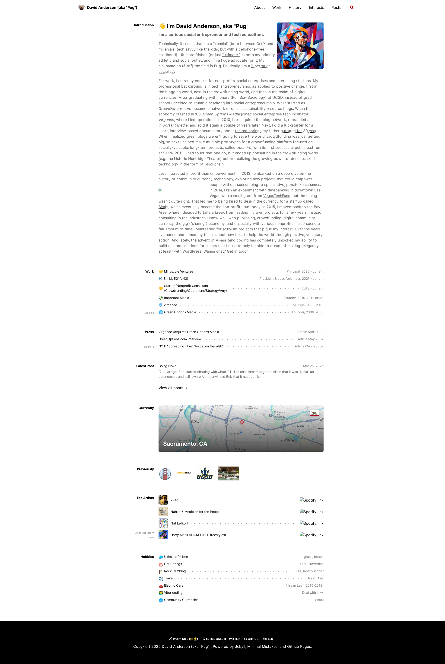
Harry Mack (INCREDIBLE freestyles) (198, 535)
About (259, 7)
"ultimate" (230, 54)
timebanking (278, 190)
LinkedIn (149, 312)
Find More (148, 346)
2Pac (174, 500)
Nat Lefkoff (179, 523)
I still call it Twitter (222, 639)
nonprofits (284, 223)
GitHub (252, 639)
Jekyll (240, 646)
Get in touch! (238, 251)
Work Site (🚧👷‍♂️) (185, 639)
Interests (316, 7)
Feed (269, 639)
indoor (319, 571)
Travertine (316, 564)
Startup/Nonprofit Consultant (186, 286)
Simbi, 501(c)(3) (176, 278)
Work (276, 7)
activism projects (238, 229)
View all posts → (173, 387)
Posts (336, 7)
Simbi (319, 600)
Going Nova (167, 366)
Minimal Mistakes (262, 646)
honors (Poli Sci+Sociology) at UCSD (250, 97)
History (295, 7)
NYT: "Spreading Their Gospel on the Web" (191, 346)
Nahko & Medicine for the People (195, 512)
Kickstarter (294, 125)
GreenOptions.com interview (180, 339)
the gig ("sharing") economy (200, 223)
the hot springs (248, 130)
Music (150, 537)
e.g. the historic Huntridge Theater (190, 158)
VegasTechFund (276, 195)
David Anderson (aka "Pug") (112, 7)
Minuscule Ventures (178, 271)
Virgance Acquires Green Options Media (189, 332)
